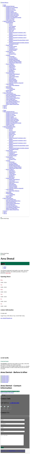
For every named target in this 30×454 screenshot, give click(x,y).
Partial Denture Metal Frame (15, 62)
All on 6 (11, 25)
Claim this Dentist (4, 361)
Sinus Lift (11, 31)
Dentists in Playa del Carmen (12, 15)
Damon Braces (12, 66)
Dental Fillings (9, 90)
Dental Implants (9, 22)
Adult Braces (12, 65)
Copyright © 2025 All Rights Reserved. (13, 450)
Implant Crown (12, 28)
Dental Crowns (9, 51)
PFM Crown (12, 52)
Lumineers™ (12, 47)
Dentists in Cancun (10, 8)
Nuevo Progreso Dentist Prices (13, 98)
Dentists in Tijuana (10, 18)
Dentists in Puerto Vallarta (12, 16)
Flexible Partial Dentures (14, 60)
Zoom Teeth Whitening (14, 85)
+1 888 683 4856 (14, 403)
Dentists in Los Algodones (12, 7)
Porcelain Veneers (13, 46)
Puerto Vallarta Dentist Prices (12, 104)
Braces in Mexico (10, 64)
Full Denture (12, 56)
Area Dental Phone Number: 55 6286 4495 (10, 391)
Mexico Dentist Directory (9, 6)
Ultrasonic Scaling (13, 81)
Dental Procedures (10, 72)
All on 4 (11, 23)
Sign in (4, 106)
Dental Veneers (9, 45)
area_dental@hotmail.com (6, 318)
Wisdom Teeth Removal (14, 74)
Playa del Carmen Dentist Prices (13, 95)
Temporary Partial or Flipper (15, 61)
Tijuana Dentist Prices (11, 96)
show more (8, 273)
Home (4, 5)
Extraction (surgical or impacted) (16, 82)
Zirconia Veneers (12, 50)
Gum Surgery (12, 75)
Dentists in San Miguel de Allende (13, 17)
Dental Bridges (9, 87)
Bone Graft (11, 30)
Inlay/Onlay (8, 86)
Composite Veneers (13, 49)
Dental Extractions (13, 80)
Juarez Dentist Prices (10, 99)
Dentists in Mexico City (11, 12)
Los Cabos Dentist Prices (11, 100)
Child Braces (12, 67)
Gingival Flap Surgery (14, 76)
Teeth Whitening (9, 84)
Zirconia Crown (12, 54)
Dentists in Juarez (10, 11)
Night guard (11, 77)
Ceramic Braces (12, 69)
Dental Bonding (12, 79)
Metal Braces (12, 71)
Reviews (5, 105)
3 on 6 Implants (12, 26)
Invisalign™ (11, 70)
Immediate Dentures (13, 59)
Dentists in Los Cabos (11, 10)
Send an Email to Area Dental (7, 392)
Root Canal (8, 91)
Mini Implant (12, 27)
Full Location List (10, 20)
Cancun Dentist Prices (11, 94)
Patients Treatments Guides (9, 21)
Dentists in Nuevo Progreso (12, 13)
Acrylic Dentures (12, 57)
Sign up (5, 108)
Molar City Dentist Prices (11, 103)
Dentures (8, 55)
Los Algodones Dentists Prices (13, 101)
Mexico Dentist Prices (8, 92)
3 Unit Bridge (12, 89)
